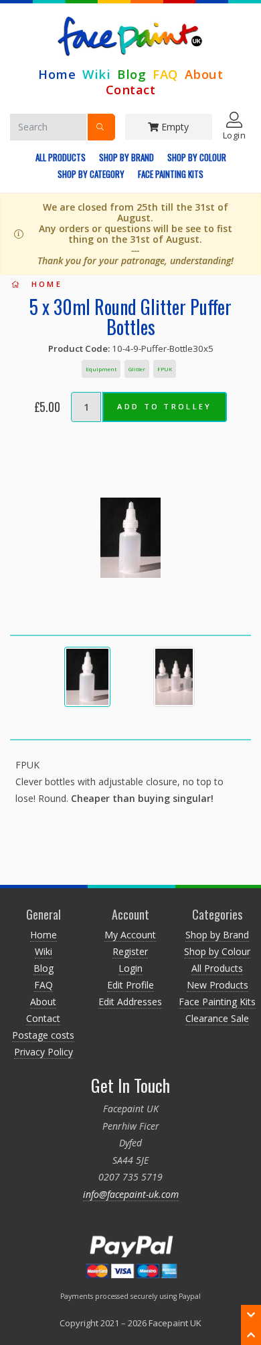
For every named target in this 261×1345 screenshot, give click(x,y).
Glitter (136, 369)
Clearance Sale (217, 1018)
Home (57, 74)
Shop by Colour (196, 157)
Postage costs (43, 1035)
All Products (60, 157)
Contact (131, 89)
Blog (131, 74)
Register (130, 951)
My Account (130, 934)
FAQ (165, 74)
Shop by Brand (126, 157)
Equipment (101, 369)
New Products (217, 984)
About (204, 74)
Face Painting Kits (170, 174)
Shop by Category (91, 174)
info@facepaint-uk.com (131, 1194)
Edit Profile (130, 984)
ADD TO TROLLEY (164, 406)
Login (130, 968)
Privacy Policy (43, 1051)
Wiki (96, 74)
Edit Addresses (130, 1001)
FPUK (164, 369)
